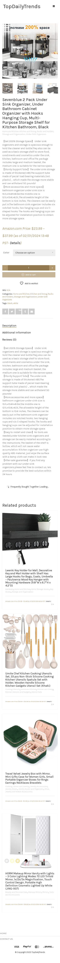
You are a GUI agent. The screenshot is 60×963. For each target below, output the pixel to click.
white (15, 303)
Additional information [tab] (16, 332)
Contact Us (6, 939)
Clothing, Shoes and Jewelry (17, 786)
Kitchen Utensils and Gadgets (18, 692)
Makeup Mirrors (35, 892)
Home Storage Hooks (40, 589)
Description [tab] (9, 325)
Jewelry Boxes (11, 789)
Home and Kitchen (10, 131)
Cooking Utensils (12, 689)
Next (56, 47)
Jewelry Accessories (39, 786)
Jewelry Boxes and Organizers (31, 789)
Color (6, 252)
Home (3, 933)
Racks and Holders (45, 131)
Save (20, 310)
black (10, 303)
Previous (4, 47)
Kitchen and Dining (28, 131)
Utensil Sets (37, 692)
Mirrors (45, 892)
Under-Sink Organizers (36, 134)
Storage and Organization (13, 134)
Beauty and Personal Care (16, 892)
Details (15, 243)
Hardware (9, 589)
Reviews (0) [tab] (9, 339)
